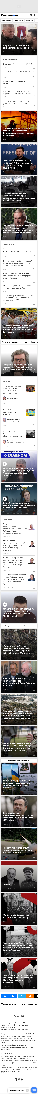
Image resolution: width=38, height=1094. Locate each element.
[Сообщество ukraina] (13, 996)
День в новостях (10, 59)
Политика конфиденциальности (13, 1045)
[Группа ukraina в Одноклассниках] (30, 996)
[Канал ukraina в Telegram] (22, 996)
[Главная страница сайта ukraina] (9, 15)
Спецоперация (9, 244)
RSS (22, 1016)
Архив (16, 1016)
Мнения (6, 381)
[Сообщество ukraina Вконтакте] (5, 996)
